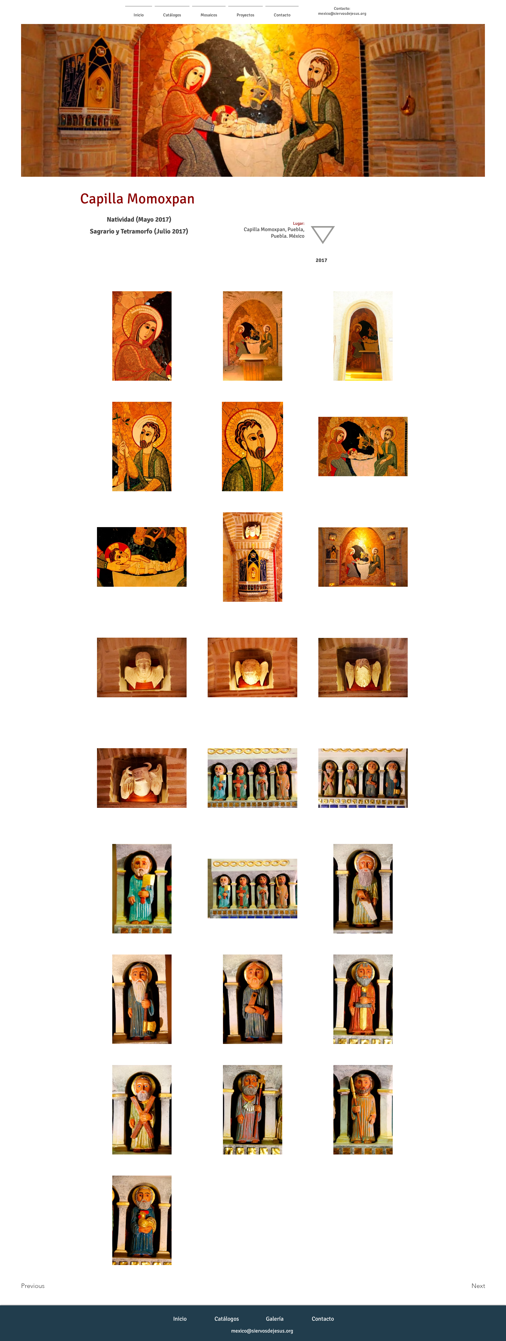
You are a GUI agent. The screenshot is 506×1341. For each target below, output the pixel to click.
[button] (209, 12)
